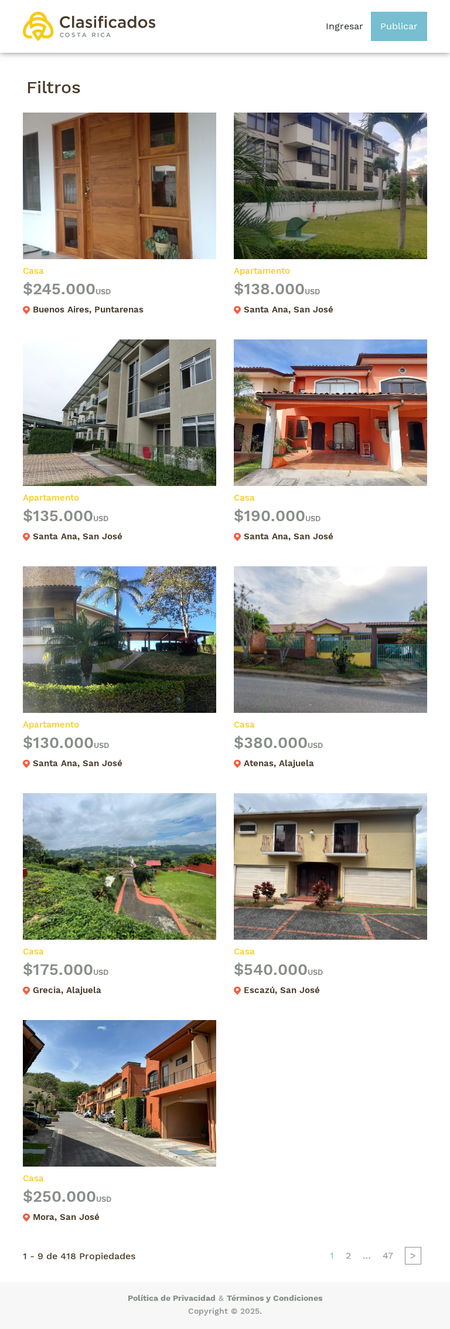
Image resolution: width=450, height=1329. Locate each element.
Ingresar (344, 26)
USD (103, 291)
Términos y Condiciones (274, 1298)
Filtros (53, 87)
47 (388, 1255)
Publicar (399, 26)
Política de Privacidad (172, 1298)
